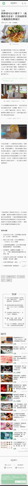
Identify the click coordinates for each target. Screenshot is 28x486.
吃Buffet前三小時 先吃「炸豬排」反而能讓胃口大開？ (14, 79)
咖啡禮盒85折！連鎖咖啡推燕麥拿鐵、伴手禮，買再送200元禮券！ (20, 386)
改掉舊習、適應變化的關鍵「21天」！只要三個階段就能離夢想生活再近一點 (14, 252)
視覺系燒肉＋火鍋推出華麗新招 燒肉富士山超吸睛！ (19, 377)
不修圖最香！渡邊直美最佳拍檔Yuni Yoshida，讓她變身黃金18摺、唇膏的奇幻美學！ (20, 425)
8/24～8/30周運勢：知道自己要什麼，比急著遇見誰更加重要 (15, 324)
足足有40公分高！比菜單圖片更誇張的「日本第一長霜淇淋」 (14, 236)
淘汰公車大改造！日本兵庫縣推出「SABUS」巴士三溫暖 (14, 241)
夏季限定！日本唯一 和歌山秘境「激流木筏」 (20, 348)
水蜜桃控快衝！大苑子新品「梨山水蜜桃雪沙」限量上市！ (20, 358)
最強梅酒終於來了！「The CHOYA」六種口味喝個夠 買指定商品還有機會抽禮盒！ (20, 339)
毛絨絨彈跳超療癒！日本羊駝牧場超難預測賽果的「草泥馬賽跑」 (14, 246)
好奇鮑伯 (15, 22)
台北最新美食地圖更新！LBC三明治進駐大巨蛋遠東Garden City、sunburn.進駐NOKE (19, 415)
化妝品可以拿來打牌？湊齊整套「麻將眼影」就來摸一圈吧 (14, 258)
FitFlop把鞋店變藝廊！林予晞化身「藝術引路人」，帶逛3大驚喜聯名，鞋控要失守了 (15, 299)
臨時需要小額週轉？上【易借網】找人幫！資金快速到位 (19, 396)
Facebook (9, 467)
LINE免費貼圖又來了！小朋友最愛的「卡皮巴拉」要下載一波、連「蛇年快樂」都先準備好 (20, 444)
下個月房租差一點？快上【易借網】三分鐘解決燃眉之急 (19, 367)
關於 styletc (8, 465)
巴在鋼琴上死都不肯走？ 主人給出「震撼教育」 (15, 313)
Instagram (21, 467)
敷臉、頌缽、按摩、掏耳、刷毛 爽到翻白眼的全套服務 (15, 319)
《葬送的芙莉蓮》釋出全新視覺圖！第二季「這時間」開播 (19, 434)
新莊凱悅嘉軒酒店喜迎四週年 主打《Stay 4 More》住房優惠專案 (15, 307)
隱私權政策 (6, 477)
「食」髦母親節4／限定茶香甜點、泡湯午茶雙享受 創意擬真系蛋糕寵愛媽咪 (20, 406)
